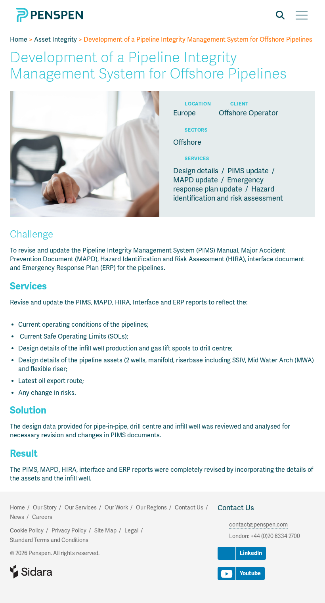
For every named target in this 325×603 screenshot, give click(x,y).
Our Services (81, 507)
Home (18, 40)
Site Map (105, 530)
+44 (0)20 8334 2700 (275, 536)
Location (198, 104)
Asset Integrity (55, 40)
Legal (131, 530)
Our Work (116, 507)
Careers (42, 517)
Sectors (196, 130)
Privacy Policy (69, 530)
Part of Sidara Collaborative (56, 571)
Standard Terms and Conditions (49, 540)
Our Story (45, 507)
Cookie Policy (27, 530)
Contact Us (236, 507)
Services (197, 159)
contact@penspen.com (258, 524)
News (17, 517)
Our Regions (151, 507)
